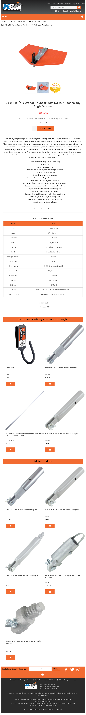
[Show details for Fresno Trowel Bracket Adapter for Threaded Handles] (25, 618)
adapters (31, 158)
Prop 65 (37, 680)
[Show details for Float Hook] (25, 344)
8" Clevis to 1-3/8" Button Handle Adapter (62, 434)
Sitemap (73, 680)
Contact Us (13, 680)
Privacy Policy (63, 680)
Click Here (59, 709)
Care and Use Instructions (43, 209)
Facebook (66, 669)
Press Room (51, 4)
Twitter (72, 669)
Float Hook (10, 368)
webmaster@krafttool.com (43, 701)
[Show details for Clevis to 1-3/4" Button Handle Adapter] (64, 344)
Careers (29, 680)
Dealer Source (80, 4)
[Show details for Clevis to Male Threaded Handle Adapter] (25, 552)
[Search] (79, 7)
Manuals (60, 4)
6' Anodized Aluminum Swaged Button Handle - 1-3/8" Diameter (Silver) (25, 435)
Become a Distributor (49, 680)
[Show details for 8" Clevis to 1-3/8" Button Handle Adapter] (64, 410)
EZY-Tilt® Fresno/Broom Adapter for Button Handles (62, 576)
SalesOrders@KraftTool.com (72, 11)
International (69, 4)
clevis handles (73, 155)
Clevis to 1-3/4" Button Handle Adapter (60, 368)
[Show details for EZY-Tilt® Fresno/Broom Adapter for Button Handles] (64, 552)
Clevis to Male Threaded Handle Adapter (22, 575)
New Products (41, 307)
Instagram (78, 669)
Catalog (22, 680)
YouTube (42, 674)
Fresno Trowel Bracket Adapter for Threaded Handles (24, 642)
